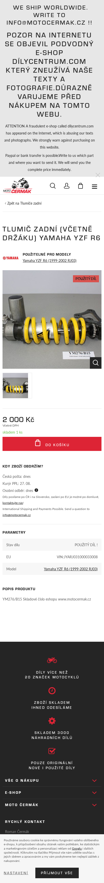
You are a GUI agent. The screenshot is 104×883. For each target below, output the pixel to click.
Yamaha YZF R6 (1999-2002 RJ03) (49, 260)
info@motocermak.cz (17, 515)
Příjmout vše (57, 872)
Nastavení (16, 872)
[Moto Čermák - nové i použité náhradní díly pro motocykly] (17, 185)
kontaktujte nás (13, 503)
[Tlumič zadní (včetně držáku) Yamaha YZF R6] (52, 319)
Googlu (77, 848)
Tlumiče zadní (30, 203)
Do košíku (57, 444)
